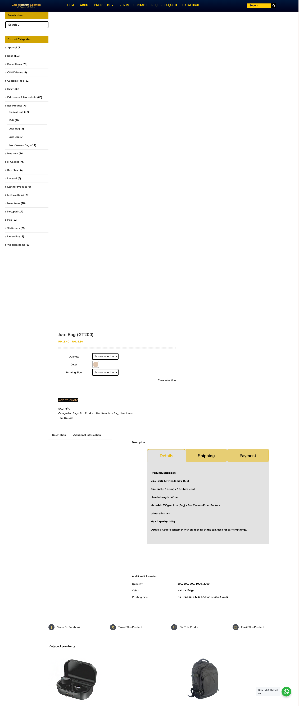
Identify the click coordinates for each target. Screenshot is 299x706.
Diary (10, 89)
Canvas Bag (16, 112)
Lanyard (12, 178)
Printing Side (74, 372)
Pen (9, 220)
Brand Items (14, 64)
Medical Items (15, 195)
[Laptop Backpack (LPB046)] (203, 653)
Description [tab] (59, 435)
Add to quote (68, 400)
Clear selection (167, 380)
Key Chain (13, 170)
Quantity (74, 356)
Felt (11, 120)
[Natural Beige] (95, 364)
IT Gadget (13, 162)
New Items (126, 413)
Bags (76, 413)
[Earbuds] (76, 653)
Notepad (12, 211)
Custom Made (15, 80)
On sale (68, 418)
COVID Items (15, 72)
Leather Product (17, 186)
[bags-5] (107, 167)
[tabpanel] (208, 503)
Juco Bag (14, 128)
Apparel (12, 47)
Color (74, 364)
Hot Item (101, 413)
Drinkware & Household (22, 97)
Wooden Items (16, 245)
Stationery (13, 228)
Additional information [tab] (87, 435)
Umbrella (13, 236)
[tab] (166, 455)
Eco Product (87, 413)
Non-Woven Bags (20, 145)
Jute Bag (113, 413)
